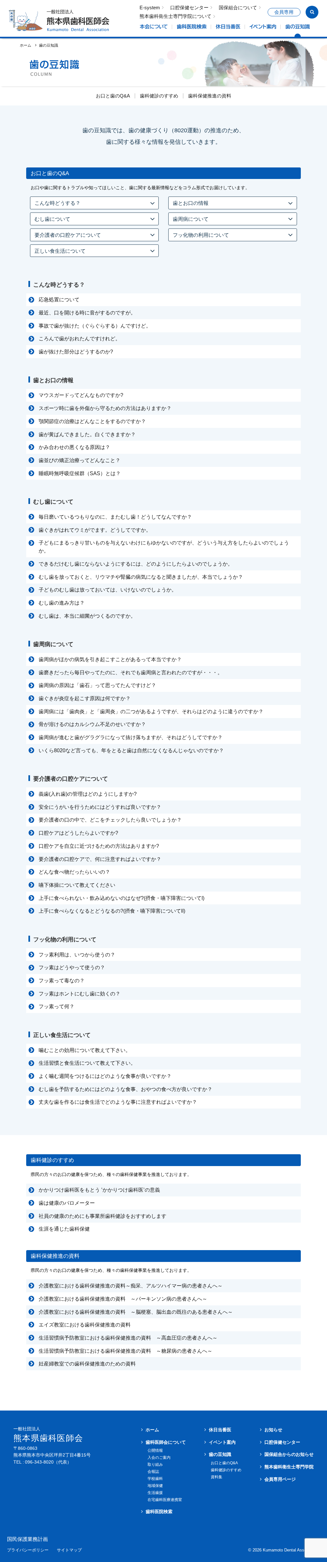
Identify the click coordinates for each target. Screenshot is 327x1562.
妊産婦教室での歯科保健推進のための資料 (87, 1363)
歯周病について (191, 219)
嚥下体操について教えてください (77, 885)
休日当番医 (220, 1429)
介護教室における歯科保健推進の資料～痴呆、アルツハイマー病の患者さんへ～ (131, 1285)
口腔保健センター (189, 7)
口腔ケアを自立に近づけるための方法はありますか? (99, 846)
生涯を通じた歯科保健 (64, 1229)
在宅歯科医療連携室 (165, 1499)
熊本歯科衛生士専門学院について (175, 16)
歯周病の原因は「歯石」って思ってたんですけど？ (97, 685)
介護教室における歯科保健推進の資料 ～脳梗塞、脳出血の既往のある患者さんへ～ (136, 1312)
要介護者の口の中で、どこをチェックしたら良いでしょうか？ (110, 820)
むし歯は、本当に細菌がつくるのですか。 (87, 616)
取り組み (155, 1464)
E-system (150, 7)
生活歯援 (155, 1492)
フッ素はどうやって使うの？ (72, 967)
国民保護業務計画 (27, 1539)
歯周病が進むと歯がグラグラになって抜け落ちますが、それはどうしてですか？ (131, 737)
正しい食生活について (60, 251)
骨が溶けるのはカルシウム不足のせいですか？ (92, 724)
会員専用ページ (280, 1479)
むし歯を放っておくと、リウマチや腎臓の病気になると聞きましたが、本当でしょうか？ (141, 577)
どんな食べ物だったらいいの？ (74, 872)
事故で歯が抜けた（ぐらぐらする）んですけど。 (95, 326)
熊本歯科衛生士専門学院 (289, 1466)
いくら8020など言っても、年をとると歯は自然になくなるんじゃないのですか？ (131, 750)
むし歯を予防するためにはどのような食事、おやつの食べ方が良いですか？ (125, 1089)
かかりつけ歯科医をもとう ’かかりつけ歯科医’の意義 (99, 1190)
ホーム (25, 45)
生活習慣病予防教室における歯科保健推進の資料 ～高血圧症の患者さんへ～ (128, 1338)
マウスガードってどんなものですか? (81, 395)
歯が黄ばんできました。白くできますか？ (87, 434)
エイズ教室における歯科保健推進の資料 (85, 1324)
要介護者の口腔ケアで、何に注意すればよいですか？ (100, 859)
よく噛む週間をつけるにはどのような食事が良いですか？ (105, 1076)
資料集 (216, 1477)
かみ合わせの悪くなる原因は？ (74, 447)
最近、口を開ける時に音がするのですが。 (87, 312)
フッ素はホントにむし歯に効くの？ (79, 993)
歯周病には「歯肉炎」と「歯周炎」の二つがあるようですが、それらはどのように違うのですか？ (151, 711)
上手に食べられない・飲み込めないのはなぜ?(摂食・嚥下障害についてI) (121, 898)
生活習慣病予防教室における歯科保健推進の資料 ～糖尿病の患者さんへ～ (125, 1351)
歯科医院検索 (159, 1511)
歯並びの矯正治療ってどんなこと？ (79, 460)
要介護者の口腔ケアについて (67, 235)
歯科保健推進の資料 (209, 95)
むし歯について (52, 219)
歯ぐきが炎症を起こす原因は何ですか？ (85, 698)
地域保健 (155, 1485)
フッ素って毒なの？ (62, 980)
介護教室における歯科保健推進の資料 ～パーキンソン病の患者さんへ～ (123, 1299)
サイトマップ (69, 1550)
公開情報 (155, 1450)
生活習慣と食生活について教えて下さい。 (87, 1063)
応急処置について (59, 299)
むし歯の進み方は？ (62, 603)
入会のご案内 (159, 1457)
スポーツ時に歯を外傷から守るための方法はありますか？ (105, 408)
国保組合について (238, 7)
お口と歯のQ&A (113, 95)
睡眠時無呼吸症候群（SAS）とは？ (80, 473)
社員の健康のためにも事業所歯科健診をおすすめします (102, 1216)
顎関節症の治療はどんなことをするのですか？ (92, 421)
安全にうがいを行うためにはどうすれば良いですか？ (100, 807)
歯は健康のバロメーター (67, 1203)
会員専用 (283, 12)
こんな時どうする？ (57, 203)
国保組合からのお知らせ (289, 1454)
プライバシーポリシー (28, 1550)
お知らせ (273, 1429)
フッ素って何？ (56, 1006)
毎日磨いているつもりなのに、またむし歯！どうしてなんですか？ (115, 517)
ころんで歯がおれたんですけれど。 (79, 338)
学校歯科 (155, 1478)
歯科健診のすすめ (159, 95)
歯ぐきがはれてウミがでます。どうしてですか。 (95, 530)
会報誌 (153, 1471)
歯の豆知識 (220, 1454)
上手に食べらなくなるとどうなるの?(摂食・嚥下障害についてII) (112, 911)
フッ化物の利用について (201, 235)
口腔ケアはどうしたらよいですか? (78, 833)
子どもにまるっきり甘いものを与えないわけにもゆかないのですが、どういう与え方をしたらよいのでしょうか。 (164, 546)
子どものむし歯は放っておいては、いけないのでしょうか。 (108, 589)
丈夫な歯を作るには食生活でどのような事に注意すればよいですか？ (118, 1102)
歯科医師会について (166, 1442)
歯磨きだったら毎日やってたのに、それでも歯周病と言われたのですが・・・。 (131, 672)
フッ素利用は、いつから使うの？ (77, 954)
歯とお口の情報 (191, 203)
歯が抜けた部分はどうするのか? (76, 351)
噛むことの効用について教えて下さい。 (85, 1050)
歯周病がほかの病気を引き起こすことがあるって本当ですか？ (110, 659)
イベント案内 (222, 1442)
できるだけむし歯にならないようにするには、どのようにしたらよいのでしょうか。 (136, 564)
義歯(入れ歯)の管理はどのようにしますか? (88, 794)
